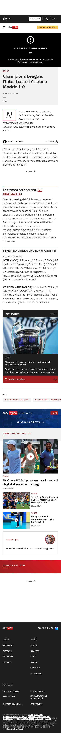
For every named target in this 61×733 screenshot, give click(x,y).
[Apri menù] (4, 27)
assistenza (39, 719)
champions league (16, 400)
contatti (48, 719)
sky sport (8, 645)
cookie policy (37, 691)
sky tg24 (7, 651)
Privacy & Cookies (20, 717)
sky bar (34, 662)
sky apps (35, 651)
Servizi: (33, 639)
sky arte (7, 662)
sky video (8, 657)
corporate (36, 704)
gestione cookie (11, 691)
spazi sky (35, 668)
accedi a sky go (46, 628)
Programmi (36, 673)
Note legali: (8, 685)
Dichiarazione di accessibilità (38, 697)
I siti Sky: (6, 639)
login (55, 18)
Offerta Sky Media (12, 704)
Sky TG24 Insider (47, 27)
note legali (9, 697)
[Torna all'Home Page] (13, 27)
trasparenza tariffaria (25, 719)
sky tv (33, 645)
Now (32, 657)
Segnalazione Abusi (15, 729)
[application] (13, 141)
